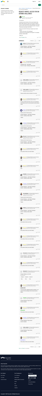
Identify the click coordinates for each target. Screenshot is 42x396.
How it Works (3, 375)
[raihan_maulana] (21, 80)
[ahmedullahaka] (21, 194)
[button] (8, 1)
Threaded (22, 37)
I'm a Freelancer (17, 375)
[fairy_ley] (21, 137)
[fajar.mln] (21, 54)
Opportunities (17, 377)
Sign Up (34, 1)
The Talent (2, 377)
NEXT (39, 40)
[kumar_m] (21, 44)
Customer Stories (3, 379)
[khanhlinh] (21, 175)
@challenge (23, 275)
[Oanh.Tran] (20, 17)
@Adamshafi (23, 287)
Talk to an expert (32, 375)
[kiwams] (21, 62)
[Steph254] (21, 298)
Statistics (16, 387)
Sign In (20, 348)
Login (39, 1)
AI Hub (16, 381)
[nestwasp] (21, 124)
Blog (15, 383)
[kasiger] (21, 110)
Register (23, 348)
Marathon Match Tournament (19, 379)
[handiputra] (21, 184)
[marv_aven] (21, 253)
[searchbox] (21, 5)
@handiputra (23, 339)
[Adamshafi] (21, 272)
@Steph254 (23, 310)
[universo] (21, 208)
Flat (25, 37)
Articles (16, 385)
